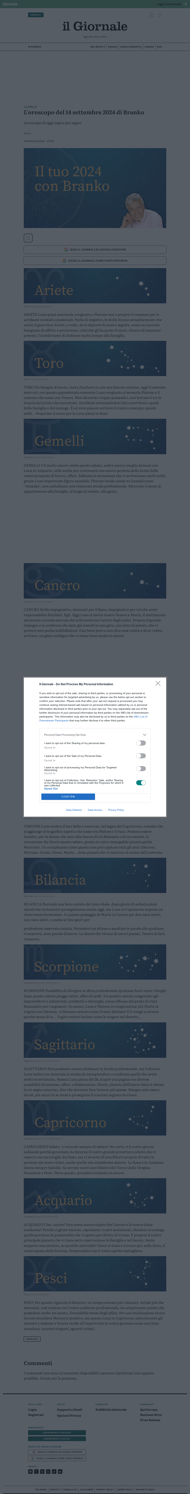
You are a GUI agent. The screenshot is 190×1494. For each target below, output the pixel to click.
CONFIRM (68, 796)
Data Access (95, 809)
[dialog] (95, 747)
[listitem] (95, 735)
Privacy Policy (116, 809)
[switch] (141, 743)
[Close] (159, 684)
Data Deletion (74, 809)
